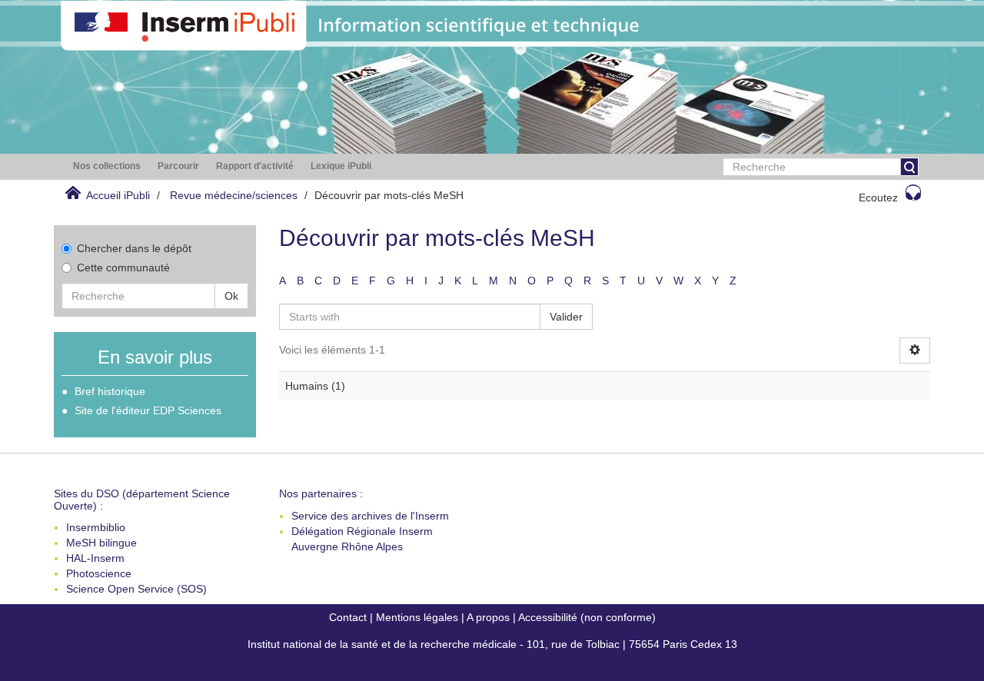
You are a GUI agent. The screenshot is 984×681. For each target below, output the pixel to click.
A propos (488, 617)
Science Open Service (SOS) (136, 589)
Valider (566, 317)
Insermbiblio (95, 527)
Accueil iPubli (118, 195)
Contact (348, 617)
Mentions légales (417, 617)
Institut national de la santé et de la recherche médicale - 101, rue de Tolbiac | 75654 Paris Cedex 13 (492, 644)
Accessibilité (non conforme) (587, 617)
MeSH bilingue (101, 542)
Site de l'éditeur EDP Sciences (148, 410)
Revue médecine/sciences (234, 195)
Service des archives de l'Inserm (370, 516)
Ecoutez (878, 197)
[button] (106, 166)
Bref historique (110, 391)
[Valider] (909, 167)
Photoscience (98, 573)
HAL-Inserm (95, 558)
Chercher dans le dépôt (134, 248)
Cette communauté (123, 267)
